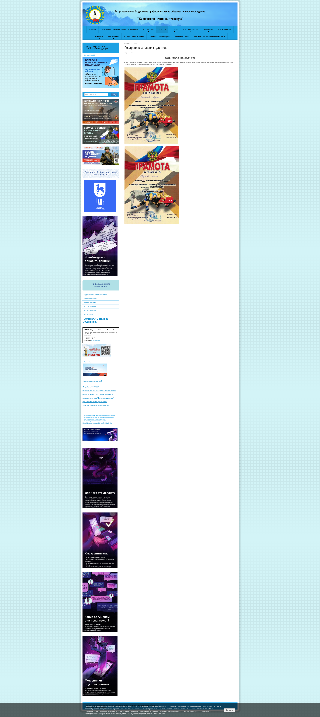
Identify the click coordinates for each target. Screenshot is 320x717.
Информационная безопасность (101, 285)
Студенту (174, 29)
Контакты (99, 36)
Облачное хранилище (90, 302)
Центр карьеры (224, 29)
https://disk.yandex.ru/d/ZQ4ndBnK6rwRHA (97, 423)
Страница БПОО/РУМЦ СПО (159, 36)
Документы (208, 29)
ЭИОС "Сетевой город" (90, 310)
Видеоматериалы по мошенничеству (95, 405)
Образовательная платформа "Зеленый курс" (98, 394)
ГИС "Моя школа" (89, 314)
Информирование (190, 29)
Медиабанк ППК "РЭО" (90, 387)
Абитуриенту (113, 36)
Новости (162, 29)
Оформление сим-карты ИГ (92, 381)
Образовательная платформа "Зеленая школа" (99, 391)
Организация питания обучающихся (209, 36)
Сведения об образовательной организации (119, 29)
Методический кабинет (134, 36)
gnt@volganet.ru (96, 340)
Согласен (229, 710)
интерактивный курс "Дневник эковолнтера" (98, 398)
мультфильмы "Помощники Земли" (94, 402)
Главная (92, 29)
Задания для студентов (90, 298)
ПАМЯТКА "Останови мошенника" (95, 320)
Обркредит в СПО (182, 36)
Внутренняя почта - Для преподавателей (96, 294)
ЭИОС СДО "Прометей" (90, 306)
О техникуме (148, 29)
